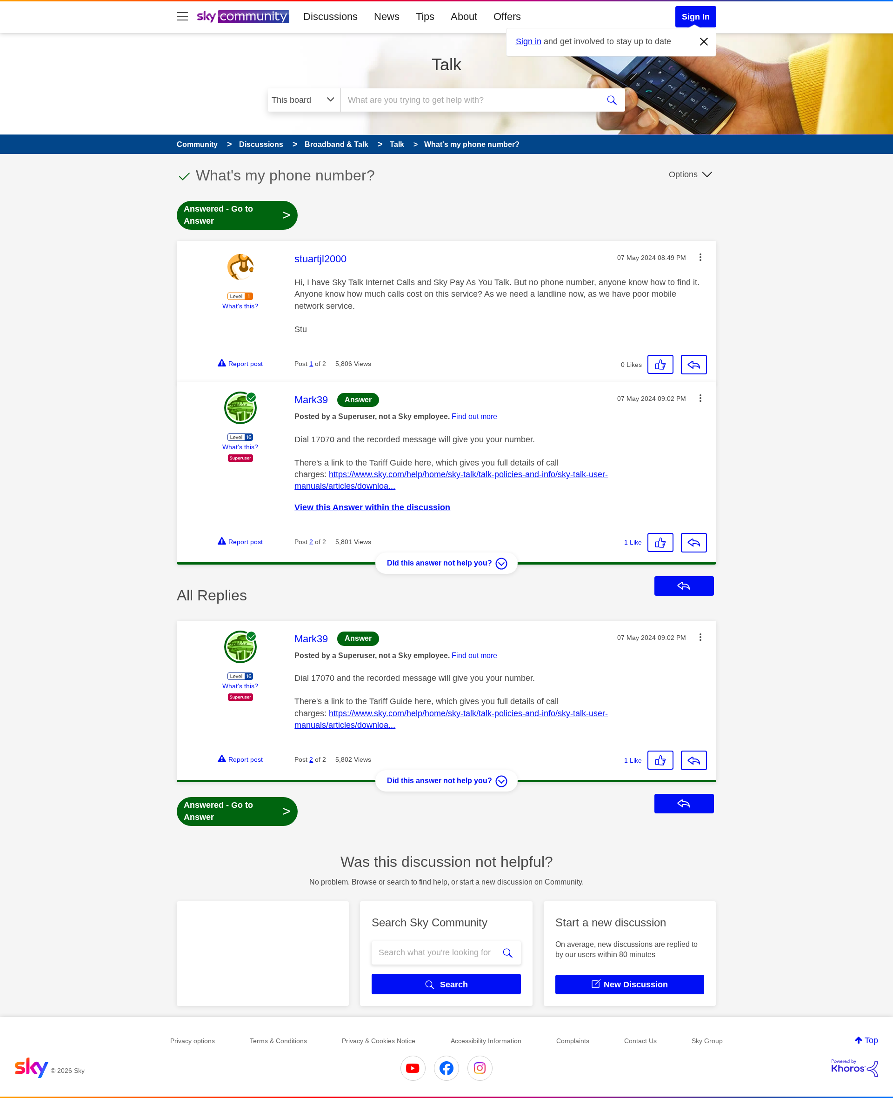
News (387, 16)
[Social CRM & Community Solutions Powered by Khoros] (855, 1068)
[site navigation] (182, 16)
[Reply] (694, 364)
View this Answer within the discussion (372, 507)
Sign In (696, 16)
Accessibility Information (486, 1041)
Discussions (330, 16)
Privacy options (192, 1041)
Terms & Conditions (278, 1041)
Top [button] (871, 1040)
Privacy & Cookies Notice (378, 1041)
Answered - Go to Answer (237, 215)
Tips (425, 16)
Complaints (572, 1041)
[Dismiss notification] (704, 41)
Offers (507, 16)
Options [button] (683, 174)
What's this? (240, 306)
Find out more (474, 416)
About (464, 16)
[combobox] (469, 100)
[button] (700, 257)
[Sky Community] (243, 17)
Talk (446, 64)
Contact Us (640, 1041)
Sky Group (707, 1041)
